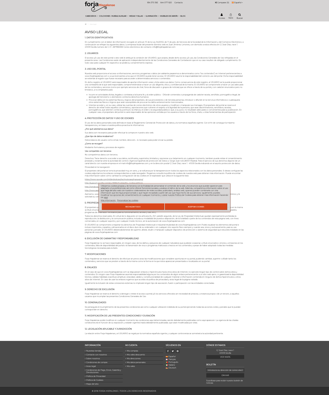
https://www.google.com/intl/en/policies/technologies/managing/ (114, 179)
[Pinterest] (178, 351)
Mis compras (132, 351)
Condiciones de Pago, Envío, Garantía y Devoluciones (103, 371)
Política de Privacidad (95, 376)
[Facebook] (168, 351)
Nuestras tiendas (93, 351)
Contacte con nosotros (96, 355)
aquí (106, 197)
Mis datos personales (136, 362)
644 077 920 (166, 2)
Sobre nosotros (93, 358)
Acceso (221, 18)
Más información (108, 200)
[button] (91, 16)
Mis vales (131, 366)
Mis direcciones (133, 358)
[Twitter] (173, 351)
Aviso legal (91, 366)
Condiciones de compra (96, 362)
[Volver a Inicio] (85, 24)
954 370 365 (152, 2)
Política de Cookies (94, 380)
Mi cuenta (131, 345)
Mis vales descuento (136, 355)
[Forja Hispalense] (100, 6)
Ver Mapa (225, 357)
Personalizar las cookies (127, 200)
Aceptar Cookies (196, 207)
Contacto (178, 2)
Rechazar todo (133, 207)
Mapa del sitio (92, 384)
